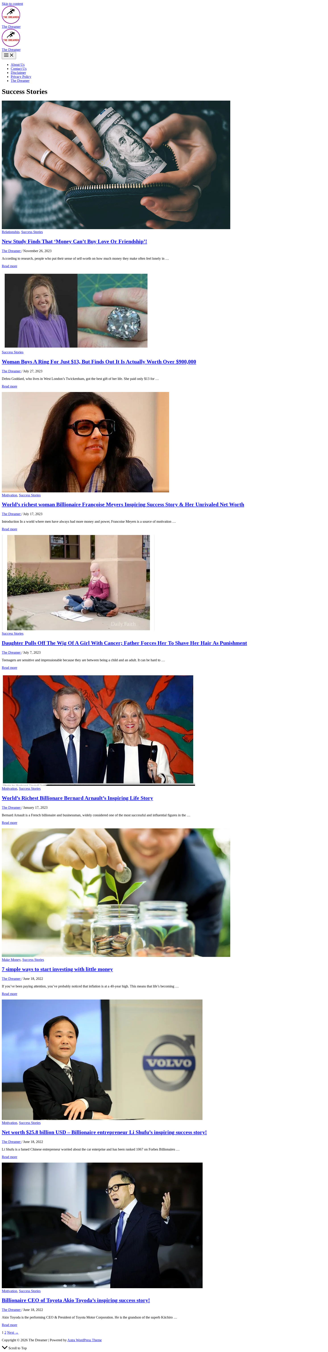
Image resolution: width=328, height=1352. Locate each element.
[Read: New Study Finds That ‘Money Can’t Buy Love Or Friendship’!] (116, 228)
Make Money (11, 960)
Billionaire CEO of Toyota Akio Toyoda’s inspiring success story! (76, 1300)
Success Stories (32, 232)
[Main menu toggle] (9, 55)
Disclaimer (18, 73)
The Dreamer (11, 27)
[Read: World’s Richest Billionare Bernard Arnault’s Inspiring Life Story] (98, 784)
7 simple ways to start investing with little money (57, 969)
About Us (18, 64)
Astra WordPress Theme (84, 1340)
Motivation (9, 495)
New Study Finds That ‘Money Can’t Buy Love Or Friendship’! (74, 241)
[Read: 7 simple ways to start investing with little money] (116, 956)
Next (13, 1332)
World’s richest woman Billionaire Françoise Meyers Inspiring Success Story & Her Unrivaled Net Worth (123, 504)
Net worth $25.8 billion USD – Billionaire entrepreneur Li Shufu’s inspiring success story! (104, 1132)
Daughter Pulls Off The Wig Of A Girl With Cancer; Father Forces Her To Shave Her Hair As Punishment (124, 643)
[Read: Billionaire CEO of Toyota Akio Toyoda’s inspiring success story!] (102, 1287)
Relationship (10, 232)
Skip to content (12, 4)
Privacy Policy (21, 77)
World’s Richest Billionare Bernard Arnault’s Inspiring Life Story (77, 798)
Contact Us (19, 69)
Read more (9, 266)
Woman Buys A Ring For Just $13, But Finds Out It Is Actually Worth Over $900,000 (99, 362)
